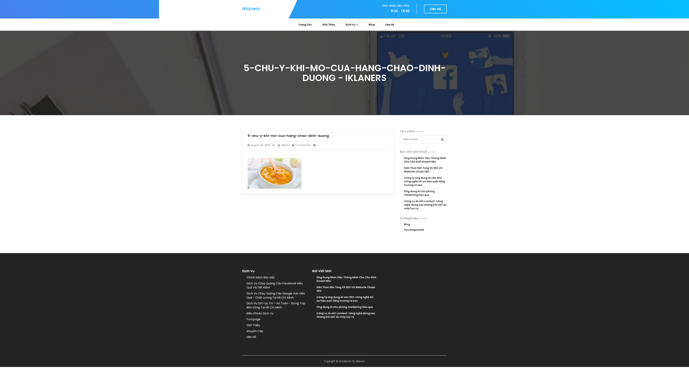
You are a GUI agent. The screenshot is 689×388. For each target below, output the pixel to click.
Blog (372, 24)
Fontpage (253, 319)
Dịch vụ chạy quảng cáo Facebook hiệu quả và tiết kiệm (275, 285)
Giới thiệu (328, 24)
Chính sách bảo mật (261, 277)
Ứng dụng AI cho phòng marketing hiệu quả (419, 193)
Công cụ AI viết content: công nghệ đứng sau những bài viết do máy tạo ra (425, 204)
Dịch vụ (350, 24)
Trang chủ (305, 24)
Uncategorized (414, 230)
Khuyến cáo (255, 331)
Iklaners (251, 9)
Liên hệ (435, 9)
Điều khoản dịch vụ (260, 313)
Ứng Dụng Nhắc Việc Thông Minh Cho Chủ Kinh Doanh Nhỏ (425, 159)
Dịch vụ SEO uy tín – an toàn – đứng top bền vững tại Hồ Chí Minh (276, 305)
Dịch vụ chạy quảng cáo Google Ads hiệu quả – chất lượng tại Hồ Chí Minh (276, 295)
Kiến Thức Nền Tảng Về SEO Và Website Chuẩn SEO (423, 169)
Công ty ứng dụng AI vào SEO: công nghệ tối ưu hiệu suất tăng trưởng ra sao (424, 181)
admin (285, 145)
